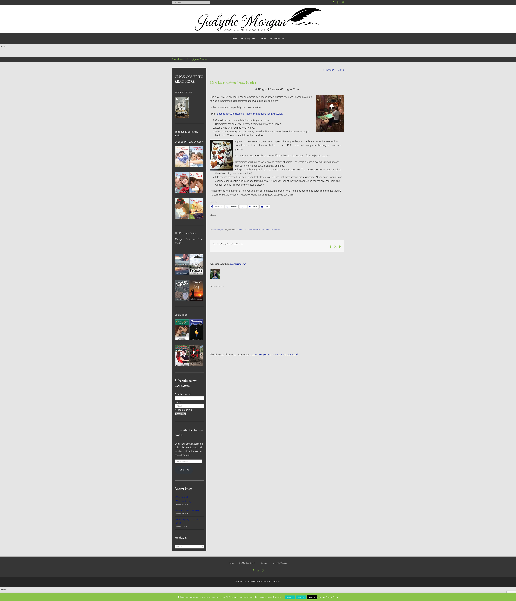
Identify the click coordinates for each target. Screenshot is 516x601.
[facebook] (333, 2)
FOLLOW (183, 469)
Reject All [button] (301, 597)
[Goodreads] (343, 2)
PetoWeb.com (276, 581)
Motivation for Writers (187, 510)
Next (339, 70)
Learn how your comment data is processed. (274, 354)
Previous (329, 70)
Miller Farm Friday (262, 230)
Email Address (183, 394)
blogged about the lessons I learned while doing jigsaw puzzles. (250, 113)
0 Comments (275, 230)
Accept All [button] (289, 597)
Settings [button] (312, 597)
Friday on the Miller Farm (247, 230)
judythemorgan (217, 230)
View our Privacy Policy (327, 597)
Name (178, 402)
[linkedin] (338, 2)
